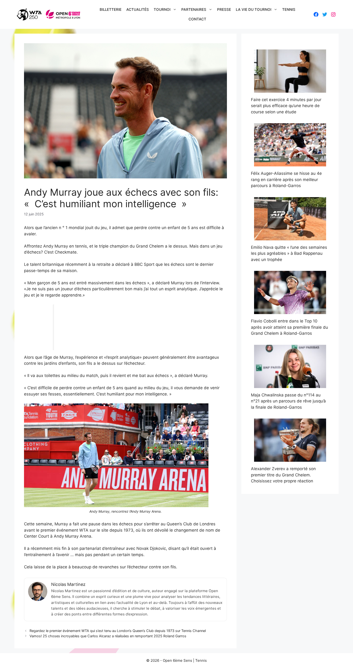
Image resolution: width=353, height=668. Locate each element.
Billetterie (111, 9)
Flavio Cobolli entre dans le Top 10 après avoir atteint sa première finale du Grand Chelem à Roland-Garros (289, 327)
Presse (224, 9)
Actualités (137, 9)
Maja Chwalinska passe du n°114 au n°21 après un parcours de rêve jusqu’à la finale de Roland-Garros (288, 401)
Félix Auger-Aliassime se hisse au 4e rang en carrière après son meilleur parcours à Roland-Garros (286, 179)
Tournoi (162, 9)
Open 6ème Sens (177, 660)
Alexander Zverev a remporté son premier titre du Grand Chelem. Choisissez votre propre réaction (283, 474)
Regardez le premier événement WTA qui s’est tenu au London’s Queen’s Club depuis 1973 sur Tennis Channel (118, 631)
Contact (197, 19)
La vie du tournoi (253, 9)
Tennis (288, 9)
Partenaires (193, 9)
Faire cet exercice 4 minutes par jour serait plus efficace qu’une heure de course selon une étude (286, 105)
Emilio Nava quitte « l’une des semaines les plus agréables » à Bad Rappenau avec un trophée (289, 253)
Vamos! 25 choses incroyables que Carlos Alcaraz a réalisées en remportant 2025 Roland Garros (108, 636)
